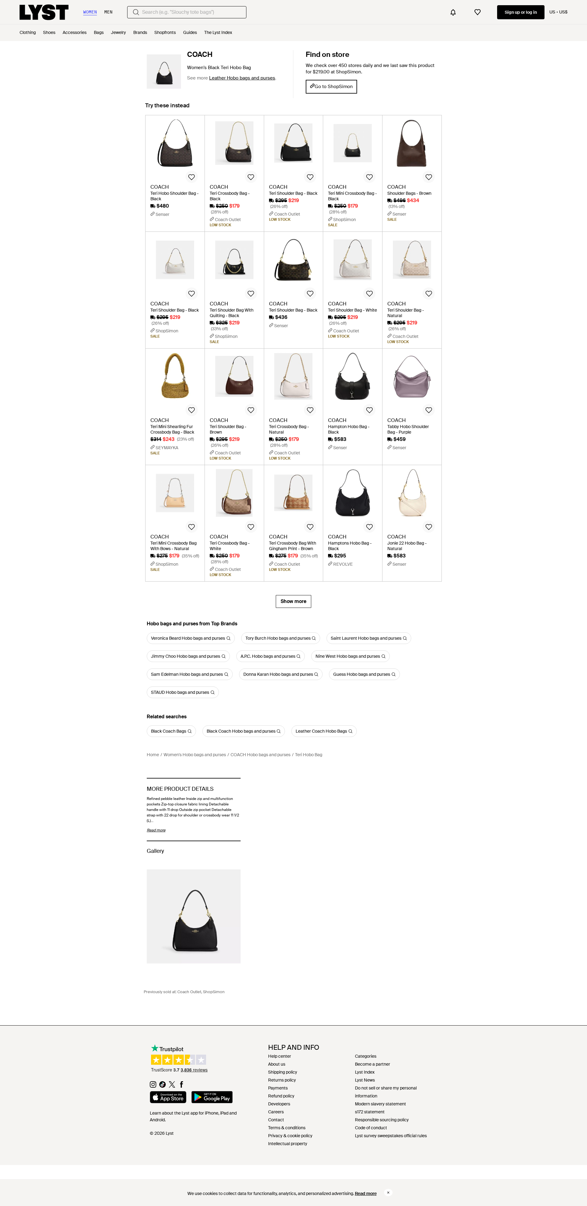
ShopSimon (214, 991)
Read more (366, 1193)
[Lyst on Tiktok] (162, 1086)
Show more (293, 601)
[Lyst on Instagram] (153, 1086)
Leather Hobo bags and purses (242, 78)
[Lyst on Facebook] (181, 1086)
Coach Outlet (189, 991)
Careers (276, 1112)
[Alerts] (453, 12)
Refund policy (281, 1096)
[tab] (167, 108)
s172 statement (370, 1112)
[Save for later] (192, 177)
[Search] (136, 12)
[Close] (388, 1192)
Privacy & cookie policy (290, 1135)
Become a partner (372, 1064)
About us (276, 1064)
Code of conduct (371, 1127)
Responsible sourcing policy (382, 1120)
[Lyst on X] (172, 1086)
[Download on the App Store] (168, 1098)
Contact (276, 1120)
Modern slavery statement (380, 1104)
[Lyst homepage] (44, 12)
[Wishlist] (477, 12)
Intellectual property (287, 1143)
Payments (278, 1088)
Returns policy (282, 1080)
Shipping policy (282, 1072)
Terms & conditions (286, 1127)
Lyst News (365, 1080)
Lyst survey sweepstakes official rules (391, 1135)
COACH (199, 54)
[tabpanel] (293, 361)
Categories (365, 1056)
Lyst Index (365, 1072)
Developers (279, 1104)
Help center (279, 1056)
